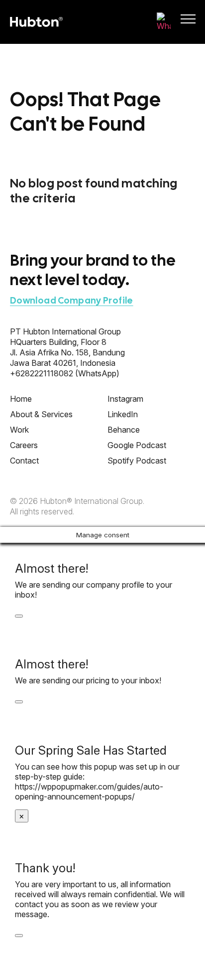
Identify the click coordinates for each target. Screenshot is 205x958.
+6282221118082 (41, 373)
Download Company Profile (71, 300)
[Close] (19, 616)
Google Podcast (136, 445)
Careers (24, 445)
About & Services (41, 414)
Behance (123, 430)
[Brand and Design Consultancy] (36, 22)
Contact (24, 461)
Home (21, 399)
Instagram (125, 399)
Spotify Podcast (136, 461)
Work (19, 430)
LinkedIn (122, 414)
